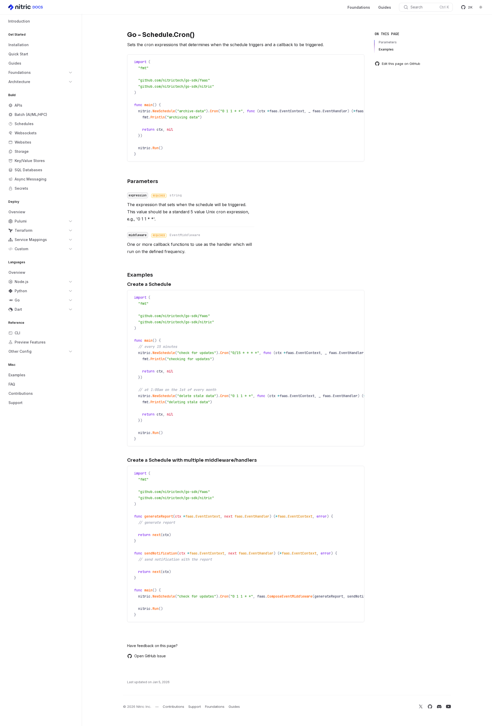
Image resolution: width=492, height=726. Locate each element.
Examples (386, 49)
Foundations (358, 7)
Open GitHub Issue (150, 656)
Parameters (388, 42)
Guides (384, 7)
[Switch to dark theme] (481, 7)
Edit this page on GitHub (401, 64)
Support (194, 706)
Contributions (173, 706)
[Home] (26, 7)
